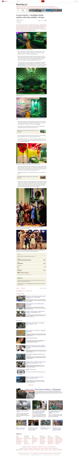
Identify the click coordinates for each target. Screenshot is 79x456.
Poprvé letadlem (50, 438)
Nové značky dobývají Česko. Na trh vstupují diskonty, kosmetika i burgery (55, 412)
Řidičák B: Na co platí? (58, 441)
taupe (38, 186)
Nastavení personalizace (57, 453)
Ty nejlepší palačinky (43, 437)
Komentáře (39, 6)
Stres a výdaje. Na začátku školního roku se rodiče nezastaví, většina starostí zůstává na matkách (39, 412)
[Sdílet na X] (46, 288)
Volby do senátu (18, 442)
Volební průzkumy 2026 (19, 438)
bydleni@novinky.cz (30, 283)
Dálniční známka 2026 (58, 438)
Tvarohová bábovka (43, 441)
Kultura (45, 6)
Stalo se (22, 6)
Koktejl (54, 6)
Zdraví (27, 379)
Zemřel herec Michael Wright (31, 338)
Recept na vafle (42, 442)
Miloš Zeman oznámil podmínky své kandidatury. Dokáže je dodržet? (35, 323)
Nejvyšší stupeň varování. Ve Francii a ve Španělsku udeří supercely (35, 331)
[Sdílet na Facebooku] (44, 288)
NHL (32, 443)
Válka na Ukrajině (34, 6)
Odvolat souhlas (50, 453)
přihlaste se (27, 272)
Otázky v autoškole (58, 442)
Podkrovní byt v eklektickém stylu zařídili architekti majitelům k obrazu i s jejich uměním (35, 296)
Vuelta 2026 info (26, 437)
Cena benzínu (45, 446)
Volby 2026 (17, 437)
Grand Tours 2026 (26, 443)
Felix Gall (25, 442)
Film (26, 339)
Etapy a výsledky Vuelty (27, 438)
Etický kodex (41, 453)
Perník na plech (42, 443)
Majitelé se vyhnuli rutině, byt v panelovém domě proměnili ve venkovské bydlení (35, 312)
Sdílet (43, 20)
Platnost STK (57, 443)
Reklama (25, 453)
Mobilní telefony (26, 449)
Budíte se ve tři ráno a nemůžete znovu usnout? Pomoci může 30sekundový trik (35, 377)
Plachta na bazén (29, 448)
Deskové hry (46, 449)
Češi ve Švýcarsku (50, 441)
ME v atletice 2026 (34, 441)
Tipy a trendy (19, 132)
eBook (40, 20)
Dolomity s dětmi (50, 443)
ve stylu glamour (37, 123)
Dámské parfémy (37, 449)
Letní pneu (42, 449)
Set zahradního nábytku (47, 448)
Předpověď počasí (34, 446)
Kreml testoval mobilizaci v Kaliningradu (48, 389)
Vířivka (57, 448)
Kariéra (29, 453)
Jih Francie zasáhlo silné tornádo (22, 411)
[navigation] (1, 1)
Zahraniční (30, 6)
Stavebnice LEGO (31, 449)
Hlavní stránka (18, 6)
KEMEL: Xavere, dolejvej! (31, 369)
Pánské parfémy (59, 449)
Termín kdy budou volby (19, 441)
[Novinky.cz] (21, 4)
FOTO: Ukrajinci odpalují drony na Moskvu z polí (35, 354)
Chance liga (33, 437)
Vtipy (26, 325)
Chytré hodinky (54, 449)
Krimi (42, 6)
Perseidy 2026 (40, 446)
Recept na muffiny (42, 438)
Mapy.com (29, 446)
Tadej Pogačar (26, 441)
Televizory (50, 449)
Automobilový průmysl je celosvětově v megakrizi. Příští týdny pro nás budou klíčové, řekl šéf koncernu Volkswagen (35, 346)
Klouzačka (42, 448)
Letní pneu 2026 (57, 437)
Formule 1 (33, 442)
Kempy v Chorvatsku (51, 437)
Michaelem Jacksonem (21, 64)
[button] (31, 40)
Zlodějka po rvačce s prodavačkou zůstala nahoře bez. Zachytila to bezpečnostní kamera (36, 362)
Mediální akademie (35, 453)
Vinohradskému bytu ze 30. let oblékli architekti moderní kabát (35, 304)
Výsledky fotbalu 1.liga (35, 438)
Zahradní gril (54, 448)
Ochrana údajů (45, 453)
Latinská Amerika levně (51, 442)
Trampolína (34, 448)
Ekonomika (48, 6)
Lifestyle (51, 6)
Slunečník (38, 448)
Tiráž (31, 453)
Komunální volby (18, 443)
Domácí (25, 6)
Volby (27, 6)
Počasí (27, 332)
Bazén (25, 448)
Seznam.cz (76, 1)
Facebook (19, 453)
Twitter (23, 453)
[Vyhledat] (42, 1)
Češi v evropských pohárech (52, 446)
